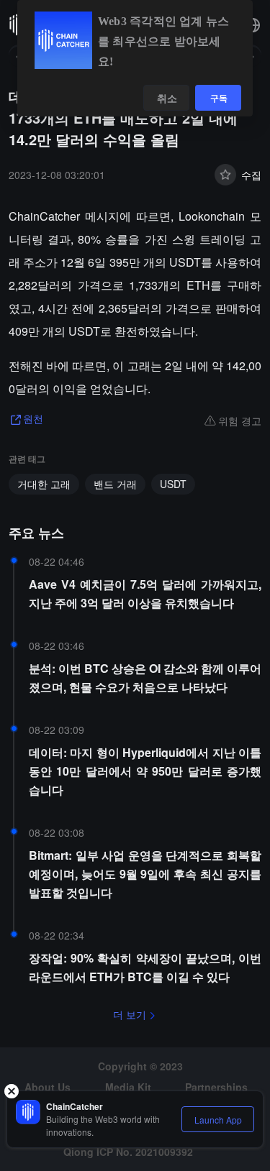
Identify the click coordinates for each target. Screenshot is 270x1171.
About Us (47, 1087)
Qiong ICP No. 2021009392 (128, 1151)
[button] (252, 25)
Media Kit (128, 1087)
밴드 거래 (115, 484)
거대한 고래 (44, 484)
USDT (173, 484)
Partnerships (216, 1087)
